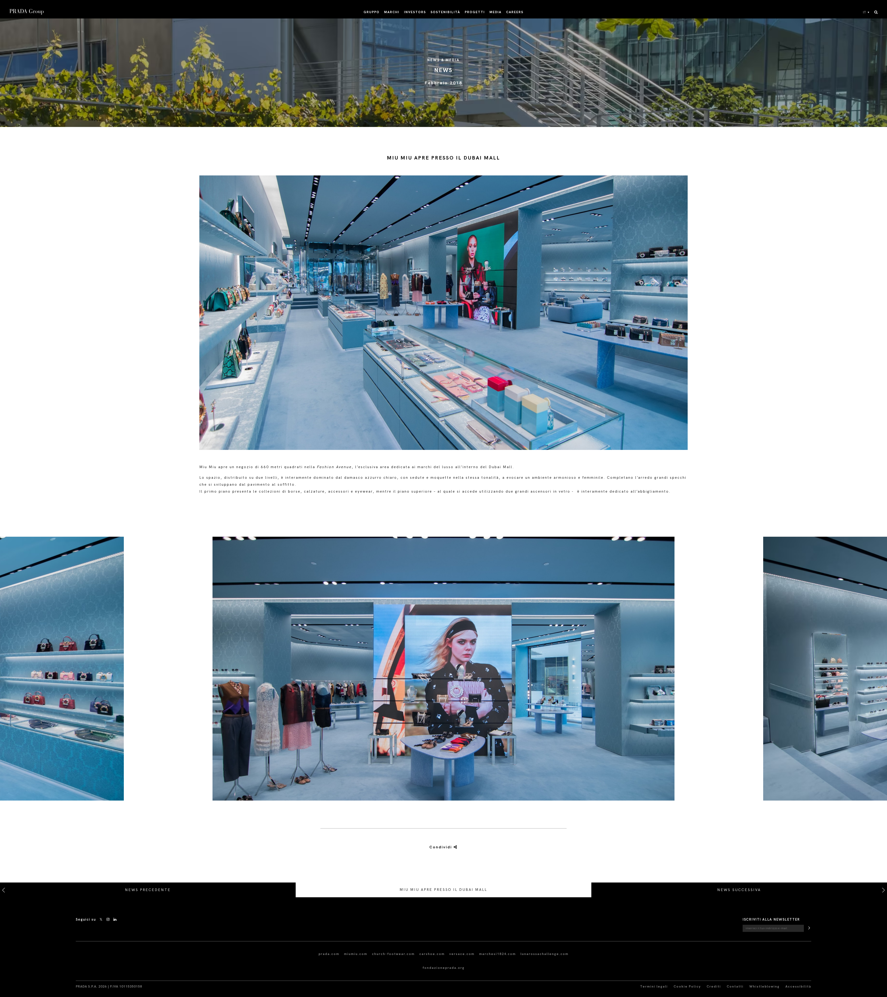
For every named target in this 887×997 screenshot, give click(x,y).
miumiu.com (355, 954)
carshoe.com (432, 954)
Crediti (714, 986)
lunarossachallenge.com (544, 954)
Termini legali (654, 986)
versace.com (461, 954)
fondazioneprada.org (443, 968)
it (864, 12)
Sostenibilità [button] (445, 12)
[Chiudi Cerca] (876, 12)
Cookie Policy (687, 986)
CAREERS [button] (514, 12)
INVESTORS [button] (415, 12)
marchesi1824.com (497, 954)
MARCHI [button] (391, 12)
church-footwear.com (393, 954)
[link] (443, 847)
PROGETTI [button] (475, 12)
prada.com (329, 954)
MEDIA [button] (495, 12)
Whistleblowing (764, 986)
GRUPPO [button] (372, 12)
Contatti (735, 986)
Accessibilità (798, 986)
